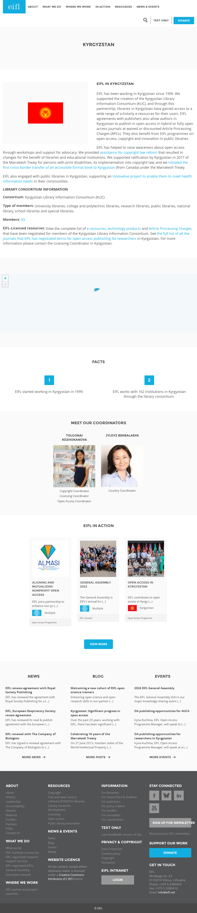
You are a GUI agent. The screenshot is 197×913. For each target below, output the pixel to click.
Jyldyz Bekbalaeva (122, 435)
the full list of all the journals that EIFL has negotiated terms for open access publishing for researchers (96, 236)
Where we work (78, 6)
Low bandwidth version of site (121, 834)
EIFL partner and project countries (22, 891)
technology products (124, 228)
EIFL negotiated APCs (19, 865)
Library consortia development (59, 808)
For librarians (110, 792)
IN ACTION (102, 6)
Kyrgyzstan (147, 608)
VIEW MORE (98, 644)
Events (52, 847)
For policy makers (113, 806)
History (10, 797)
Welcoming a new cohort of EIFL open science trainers (98, 690)
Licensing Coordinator (74, 496)
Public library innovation (64, 823)
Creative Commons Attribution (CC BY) (66, 877)
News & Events (148, 6)
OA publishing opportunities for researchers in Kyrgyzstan (157, 736)
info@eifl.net (166, 892)
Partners (11, 824)
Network (11, 815)
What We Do (52, 6)
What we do (14, 848)
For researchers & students (119, 797)
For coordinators (112, 819)
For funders (109, 810)
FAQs (9, 828)
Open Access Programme (44, 622)
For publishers (110, 801)
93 (23, 219)
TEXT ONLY (161, 20)
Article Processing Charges (170, 228)
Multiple (38, 612)
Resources (123, 6)
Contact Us (13, 833)
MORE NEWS (31, 757)
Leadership (13, 801)
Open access (56, 819)
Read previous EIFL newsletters (169, 833)
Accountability (15, 806)
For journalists (110, 815)
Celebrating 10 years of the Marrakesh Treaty (90, 736)
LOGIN (118, 880)
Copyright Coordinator (74, 491)
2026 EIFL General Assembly (154, 688)
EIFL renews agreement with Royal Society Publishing (30, 690)
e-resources (96, 228)
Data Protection (111, 849)
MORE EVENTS (160, 757)
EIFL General (86, 618)
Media (52, 852)
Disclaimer (108, 862)
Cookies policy (110, 853)
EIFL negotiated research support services (22, 859)
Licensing (54, 814)
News (51, 838)
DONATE (184, 20)
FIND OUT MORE (74, 468)
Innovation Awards (18, 874)
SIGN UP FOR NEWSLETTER (172, 823)
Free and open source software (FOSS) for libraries (66, 799)
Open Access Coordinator (74, 501)
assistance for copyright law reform (128, 152)
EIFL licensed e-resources (22, 852)
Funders (11, 819)
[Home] (14, 6)
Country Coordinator (122, 490)
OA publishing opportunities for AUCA (161, 711)
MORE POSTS (96, 757)
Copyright (54, 792)
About (33, 6)
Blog (51, 843)
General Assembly (18, 870)
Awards (11, 810)
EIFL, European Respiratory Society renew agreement (30, 713)
